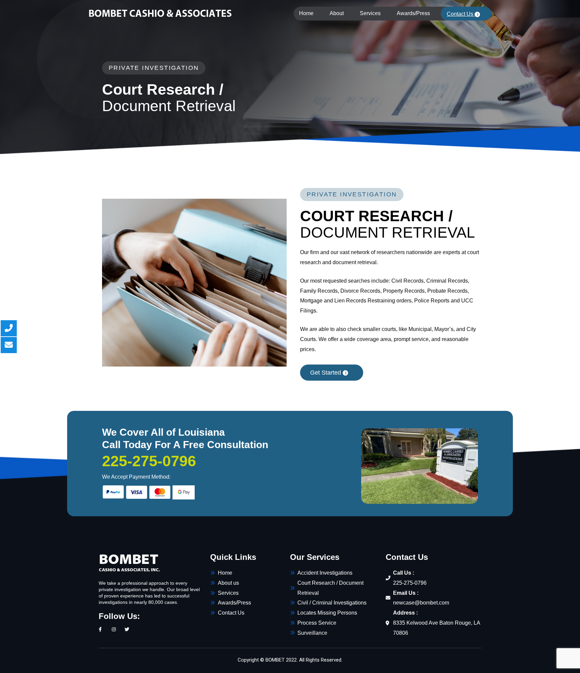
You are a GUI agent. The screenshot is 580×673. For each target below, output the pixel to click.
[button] (331, 373)
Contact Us (461, 14)
